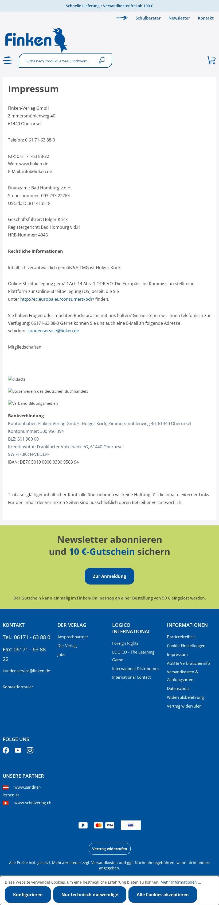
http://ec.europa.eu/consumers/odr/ (57, 299)
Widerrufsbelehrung (185, 697)
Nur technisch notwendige (89, 895)
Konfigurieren (28, 895)
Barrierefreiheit (181, 636)
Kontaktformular (18, 686)
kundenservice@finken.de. (54, 331)
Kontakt (206, 18)
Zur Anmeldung (109, 576)
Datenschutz (178, 688)
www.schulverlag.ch (32, 802)
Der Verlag (67, 645)
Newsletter (179, 18)
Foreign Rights (125, 643)
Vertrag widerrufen (184, 706)
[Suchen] (103, 60)
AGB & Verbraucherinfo (188, 663)
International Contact (131, 677)
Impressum (177, 654)
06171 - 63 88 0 (32, 637)
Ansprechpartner (72, 636)
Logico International (131, 628)
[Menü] (8, 60)
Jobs (61, 654)
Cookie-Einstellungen (186, 645)
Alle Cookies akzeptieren (163, 895)
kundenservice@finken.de (26, 670)
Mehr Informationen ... (181, 882)
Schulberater (148, 18)
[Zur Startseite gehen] (109, 40)
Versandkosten (104, 862)
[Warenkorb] (211, 60)
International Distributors (135, 668)
